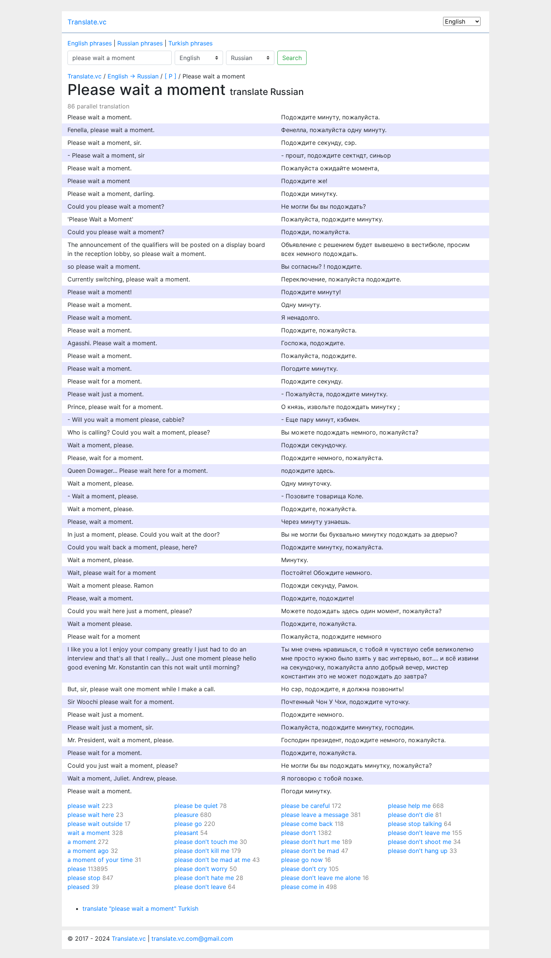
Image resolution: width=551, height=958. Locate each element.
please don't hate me (204, 877)
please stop (83, 877)
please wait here (90, 814)
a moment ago (88, 850)
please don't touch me (206, 841)
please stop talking (415, 823)
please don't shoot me (419, 841)
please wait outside (95, 823)
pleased (78, 886)
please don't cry (304, 868)
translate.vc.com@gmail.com (192, 938)
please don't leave (200, 886)
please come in (302, 886)
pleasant (186, 832)
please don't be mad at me (212, 859)
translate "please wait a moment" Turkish (140, 908)
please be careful (305, 805)
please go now (302, 859)
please (76, 868)
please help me (409, 805)
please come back (307, 823)
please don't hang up (418, 850)
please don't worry (201, 868)
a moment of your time (100, 859)
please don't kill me (201, 850)
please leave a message (315, 814)
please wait (83, 805)
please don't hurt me (310, 841)
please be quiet (196, 805)
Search (292, 58)
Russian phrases (140, 43)
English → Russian (133, 76)
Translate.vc (86, 22)
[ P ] (171, 76)
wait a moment (88, 832)
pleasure (186, 814)
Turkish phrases (190, 43)
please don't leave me (419, 832)
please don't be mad (310, 850)
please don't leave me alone (321, 877)
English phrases (89, 43)
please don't (298, 832)
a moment (81, 841)
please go (188, 823)
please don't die (410, 814)
